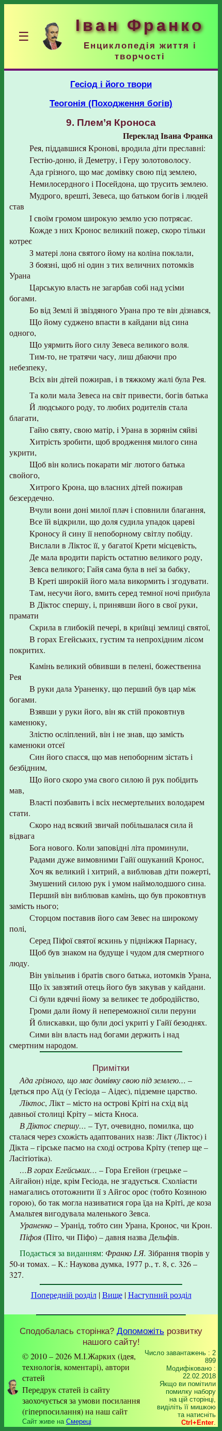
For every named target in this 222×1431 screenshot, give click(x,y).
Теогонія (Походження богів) (111, 103)
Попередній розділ (64, 1294)
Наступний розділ (160, 1294)
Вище (112, 1294)
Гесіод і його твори (111, 84)
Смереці (78, 1421)
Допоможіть (140, 1331)
